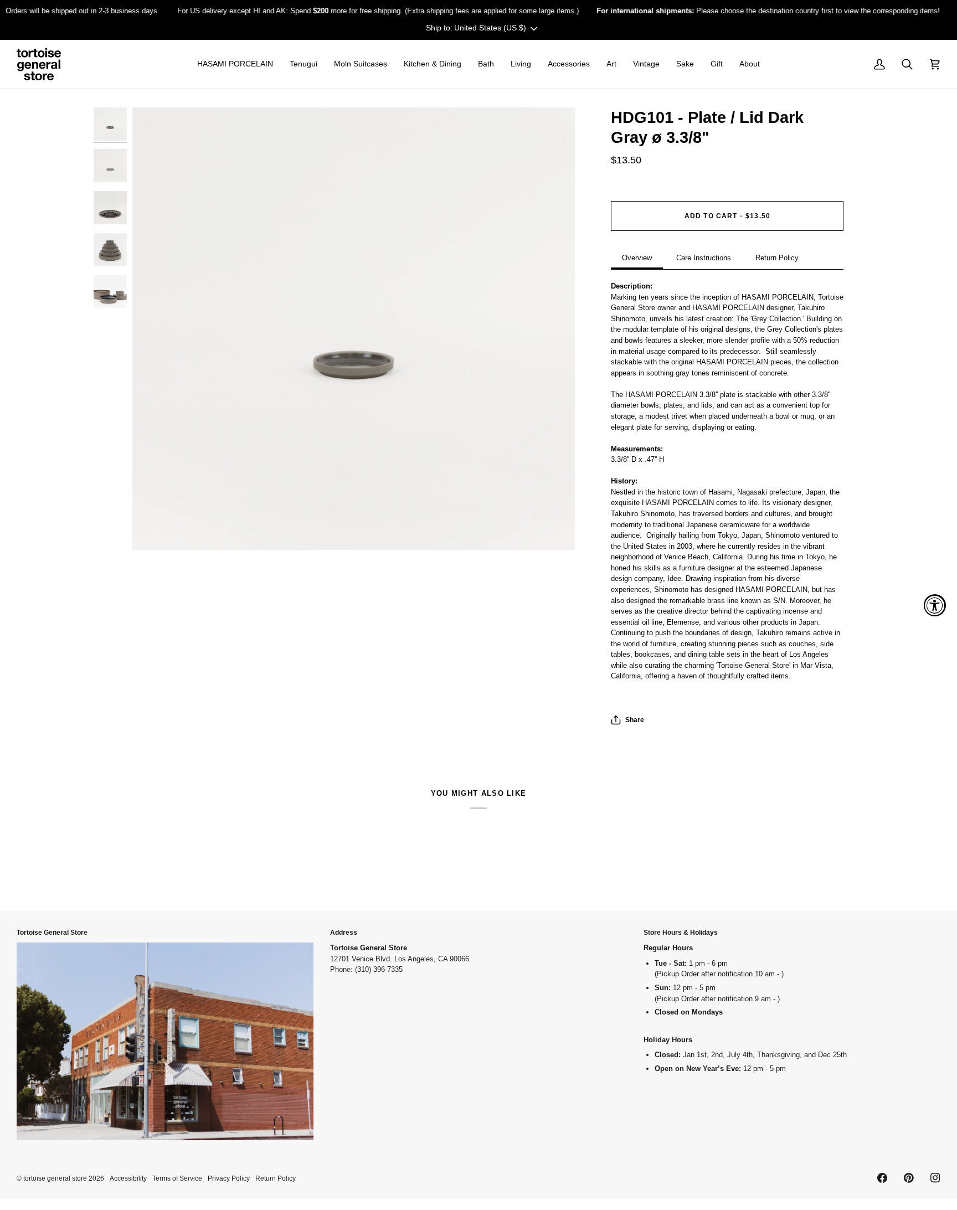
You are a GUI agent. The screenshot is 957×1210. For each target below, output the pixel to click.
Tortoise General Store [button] (52, 932)
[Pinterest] (909, 1178)
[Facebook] (882, 1178)
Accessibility (128, 1178)
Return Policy (777, 258)
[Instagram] (935, 1178)
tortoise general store (55, 1178)
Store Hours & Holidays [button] (681, 932)
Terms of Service (177, 1178)
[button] (235, 64)
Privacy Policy (229, 1178)
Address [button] (343, 932)
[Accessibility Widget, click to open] (935, 605)
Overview (637, 258)
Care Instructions (703, 258)
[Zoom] (353, 328)
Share (634, 719)
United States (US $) (490, 27)
